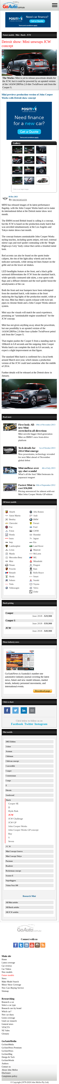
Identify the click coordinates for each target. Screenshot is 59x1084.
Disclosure (6, 1073)
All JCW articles (12, 912)
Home (4, 959)
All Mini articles (12, 902)
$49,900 (42, 631)
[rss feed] (43, 945)
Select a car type (9, 1005)
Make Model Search (10, 982)
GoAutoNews (7, 1051)
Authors (5, 1063)
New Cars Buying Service (13, 988)
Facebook (17, 724)
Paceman (9, 861)
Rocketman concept (13, 871)
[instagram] (37, 945)
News (4, 978)
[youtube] (32, 945)
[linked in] (26, 945)
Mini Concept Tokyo (14, 856)
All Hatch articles (12, 907)
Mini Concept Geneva (14, 851)
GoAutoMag (7, 1054)
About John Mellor (10, 1070)
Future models (8, 975)
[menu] (54, 5)
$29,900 (42, 616)
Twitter (28, 724)
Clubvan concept (12, 761)
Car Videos (6, 969)
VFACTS (6, 1027)
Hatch (8, 800)
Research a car (8, 1002)
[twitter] (21, 945)
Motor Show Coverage (11, 985)
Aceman (9, 751)
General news (7, 1024)
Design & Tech (8, 1057)
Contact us (6, 1067)
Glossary (5, 1034)
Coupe (8, 781)
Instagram (40, 724)
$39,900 (42, 623)
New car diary (8, 1015)
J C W (8, 846)
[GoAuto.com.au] (12, 9)
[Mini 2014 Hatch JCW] (17, 153)
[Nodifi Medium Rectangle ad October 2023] (29, 139)
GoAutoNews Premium (12, 1048)
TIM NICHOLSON (19, 200)
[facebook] (15, 945)
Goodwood (10, 795)
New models (7, 972)
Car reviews (7, 966)
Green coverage (8, 1018)
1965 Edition (11, 742)
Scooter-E (9, 876)
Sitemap (5, 991)
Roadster (9, 866)
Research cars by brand (11, 1008)
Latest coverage (8, 963)
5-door (8, 746)
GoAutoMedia (8, 1044)
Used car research (9, 1021)
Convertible (10, 766)
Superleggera (11, 881)
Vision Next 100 (12, 885)
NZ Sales (6, 1030)
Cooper (8, 771)
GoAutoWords (8, 1060)
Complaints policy (9, 1076)
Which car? (6, 1011)
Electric (8, 790)
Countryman (11, 776)
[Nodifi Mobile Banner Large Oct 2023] (28, 26)
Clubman (9, 756)
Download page (42, 691)
